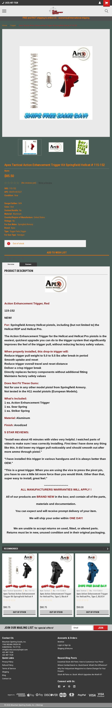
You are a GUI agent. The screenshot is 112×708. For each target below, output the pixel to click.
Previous (4, 83)
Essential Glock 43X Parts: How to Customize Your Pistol (80, 662)
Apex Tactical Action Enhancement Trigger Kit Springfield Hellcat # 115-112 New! (19, 596)
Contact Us (6, 679)
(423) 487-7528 (11, 3)
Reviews (28, 264)
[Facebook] (5, 258)
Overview (11, 264)
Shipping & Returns (65, 649)
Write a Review (45, 183)
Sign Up (67, 645)
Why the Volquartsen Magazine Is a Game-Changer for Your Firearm (82, 670)
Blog (4, 675)
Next (107, 83)
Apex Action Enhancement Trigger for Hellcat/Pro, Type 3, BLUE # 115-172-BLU (92, 596)
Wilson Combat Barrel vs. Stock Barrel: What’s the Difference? (82, 665)
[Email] (10, 258)
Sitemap (39, 705)
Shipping (5, 672)
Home (4, 25)
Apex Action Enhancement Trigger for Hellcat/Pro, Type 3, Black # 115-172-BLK (55, 596)
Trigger (13, 25)
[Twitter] (19, 258)
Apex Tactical (45, 591)
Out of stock (19, 612)
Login (60, 645)
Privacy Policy (7, 662)
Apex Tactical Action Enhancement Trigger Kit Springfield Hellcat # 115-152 (48, 25)
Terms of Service (9, 669)
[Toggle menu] (4, 11)
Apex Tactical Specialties (12, 591)
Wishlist (61, 642)
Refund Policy (7, 665)
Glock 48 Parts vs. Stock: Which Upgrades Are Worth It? (80, 675)
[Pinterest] (23, 258)
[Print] (14, 258)
